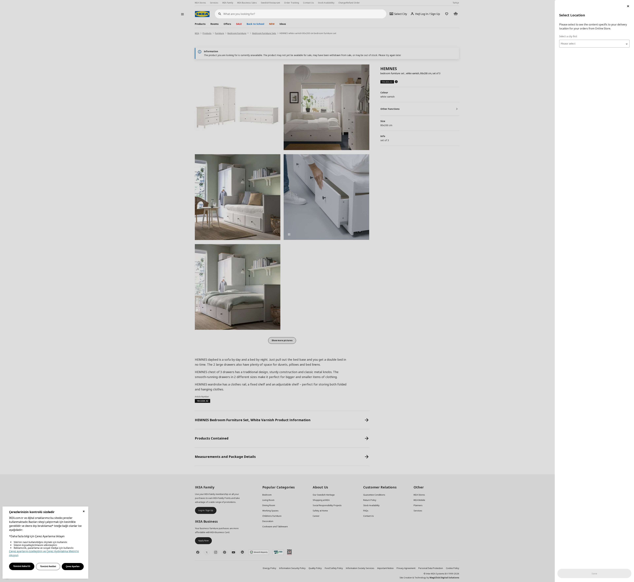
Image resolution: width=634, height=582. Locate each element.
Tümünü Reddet (48, 566)
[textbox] (594, 43)
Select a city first (568, 36)
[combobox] (594, 44)
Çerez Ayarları (73, 566)
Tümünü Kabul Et (21, 566)
